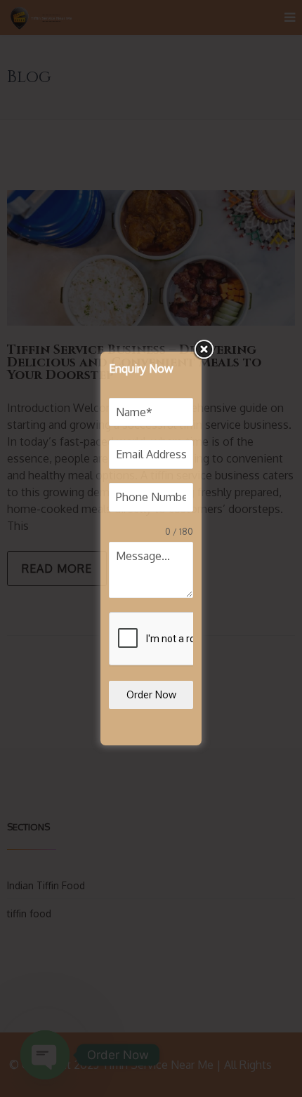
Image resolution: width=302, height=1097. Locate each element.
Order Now (151, 694)
